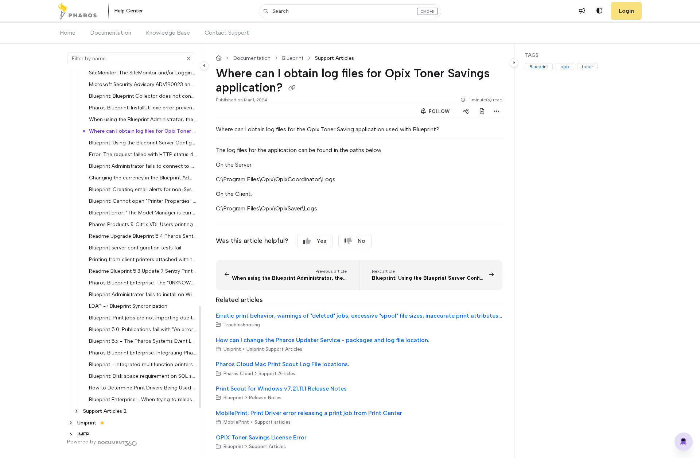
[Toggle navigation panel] (204, 65)
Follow (438, 111)
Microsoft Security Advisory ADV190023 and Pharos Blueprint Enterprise (143, 84)
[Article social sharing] (466, 111)
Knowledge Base (168, 32)
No (361, 240)
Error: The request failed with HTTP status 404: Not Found (143, 154)
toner (587, 66)
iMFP (83, 434)
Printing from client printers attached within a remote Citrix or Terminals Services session (143, 259)
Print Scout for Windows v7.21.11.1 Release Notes (281, 388)
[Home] (77, 11)
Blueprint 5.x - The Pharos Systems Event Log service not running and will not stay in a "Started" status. (143, 341)
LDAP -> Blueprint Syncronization (128, 306)
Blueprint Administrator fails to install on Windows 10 (143, 294)
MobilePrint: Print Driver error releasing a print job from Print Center (309, 413)
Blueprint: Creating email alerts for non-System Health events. (143, 189)
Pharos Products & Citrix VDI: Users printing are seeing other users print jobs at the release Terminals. (143, 224)
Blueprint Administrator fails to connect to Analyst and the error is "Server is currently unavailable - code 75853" (143, 166)
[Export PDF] (482, 111)
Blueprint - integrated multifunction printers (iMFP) (143, 364)
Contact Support (227, 32)
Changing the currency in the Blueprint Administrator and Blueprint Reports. (143, 178)
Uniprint (86, 423)
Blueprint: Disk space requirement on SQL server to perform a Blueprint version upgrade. (143, 376)
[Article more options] (496, 111)
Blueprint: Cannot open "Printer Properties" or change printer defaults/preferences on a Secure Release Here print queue (143, 201)
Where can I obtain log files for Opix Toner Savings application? (143, 131)
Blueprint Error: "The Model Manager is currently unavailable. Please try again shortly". (143, 213)
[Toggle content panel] (514, 62)
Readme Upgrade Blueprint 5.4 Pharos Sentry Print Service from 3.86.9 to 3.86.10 (143, 236)
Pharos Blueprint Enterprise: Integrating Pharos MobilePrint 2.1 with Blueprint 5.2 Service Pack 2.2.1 (143, 353)
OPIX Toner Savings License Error (261, 437)
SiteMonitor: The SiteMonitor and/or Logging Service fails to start (143, 72)
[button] (350, 11)
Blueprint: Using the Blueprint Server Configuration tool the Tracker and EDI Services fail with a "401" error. (143, 142)
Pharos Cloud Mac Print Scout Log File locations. (282, 364)
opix (564, 66)
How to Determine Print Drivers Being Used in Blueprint (143, 388)
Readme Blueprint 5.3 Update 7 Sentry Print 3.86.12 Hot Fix (143, 271)
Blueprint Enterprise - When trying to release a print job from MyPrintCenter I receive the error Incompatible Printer (143, 399)
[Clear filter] (188, 58)
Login (626, 10)
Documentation (110, 32)
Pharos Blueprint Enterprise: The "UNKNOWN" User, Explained (143, 283)
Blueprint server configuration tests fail (135, 248)
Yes (321, 240)
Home (67, 32)
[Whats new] (582, 11)
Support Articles (334, 58)
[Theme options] (599, 11)
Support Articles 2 (105, 411)
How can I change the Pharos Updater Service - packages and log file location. (322, 340)
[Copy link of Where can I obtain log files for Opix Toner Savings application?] (292, 88)
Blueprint (292, 58)
